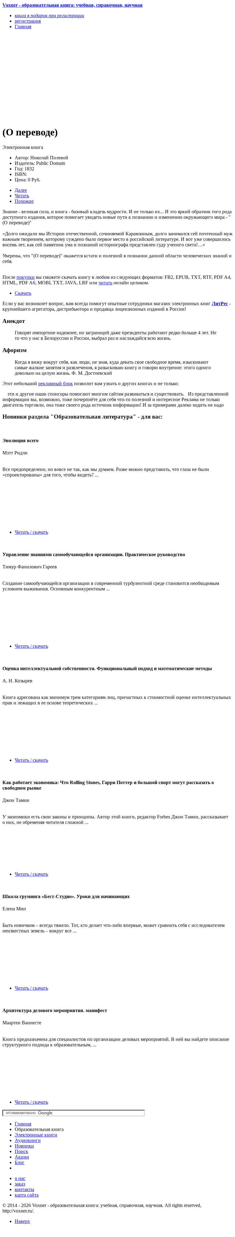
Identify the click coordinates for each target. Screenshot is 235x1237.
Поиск (21, 1151)
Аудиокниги (28, 1140)
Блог (19, 1162)
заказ (20, 1183)
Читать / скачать (31, 532)
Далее (21, 190)
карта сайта (27, 1194)
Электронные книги (36, 1134)
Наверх (22, 1221)
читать (105, 282)
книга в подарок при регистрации (49, 15)
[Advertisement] (82, 77)
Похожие (24, 201)
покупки (26, 277)
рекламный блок (55, 383)
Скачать (23, 293)
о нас (20, 1178)
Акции (22, 1156)
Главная (23, 1123)
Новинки (24, 1145)
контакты (24, 1189)
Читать (22, 195)
